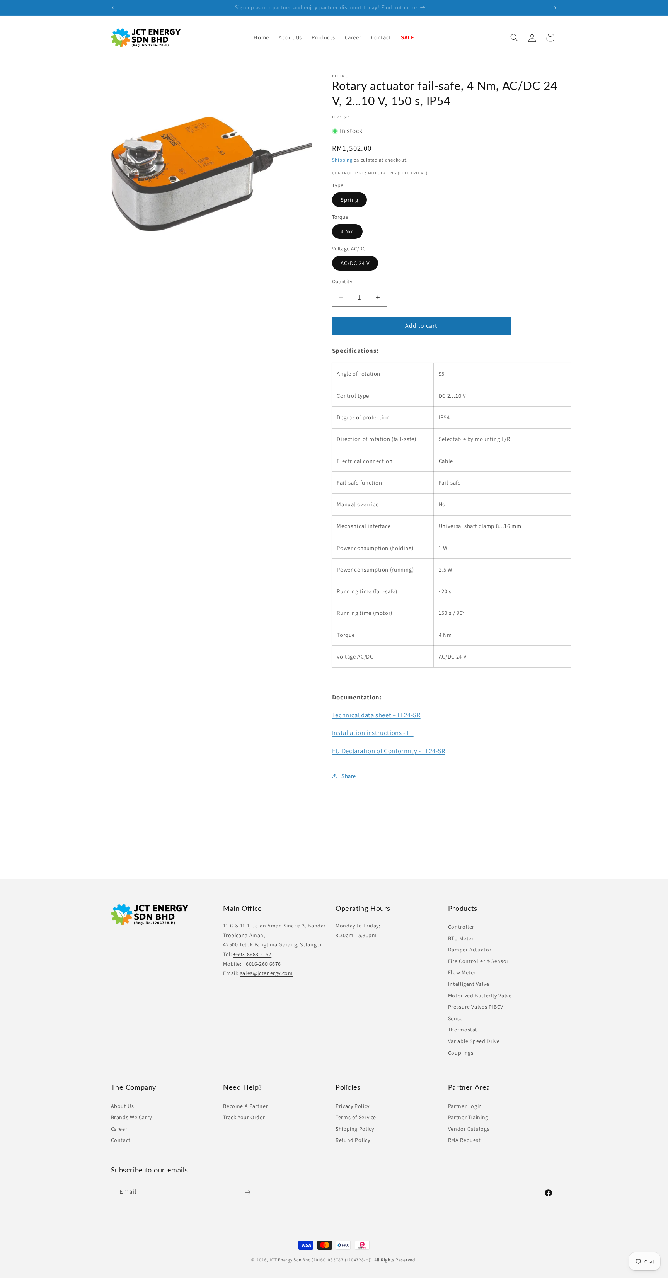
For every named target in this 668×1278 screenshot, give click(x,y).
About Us (122, 1105)
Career (119, 1128)
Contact (121, 1140)
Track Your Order (244, 1117)
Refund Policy (353, 1140)
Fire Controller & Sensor (478, 961)
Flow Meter (462, 972)
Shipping (342, 160)
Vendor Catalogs (468, 1128)
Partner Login (465, 1105)
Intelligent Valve (468, 983)
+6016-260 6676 (262, 963)
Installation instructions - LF (373, 733)
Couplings (461, 1052)
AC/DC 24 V (355, 263)
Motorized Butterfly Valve (480, 995)
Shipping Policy (355, 1128)
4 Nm (347, 231)
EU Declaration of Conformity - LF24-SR (388, 751)
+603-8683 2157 (252, 954)
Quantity (342, 281)
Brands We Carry (131, 1117)
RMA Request (464, 1140)
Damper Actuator (469, 949)
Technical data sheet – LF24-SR (376, 715)
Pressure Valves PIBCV (475, 1007)
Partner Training (468, 1117)
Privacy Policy (353, 1105)
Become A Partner (245, 1105)
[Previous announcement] (113, 7)
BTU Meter (461, 938)
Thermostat (462, 1029)
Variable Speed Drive (474, 1041)
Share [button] (348, 775)
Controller (461, 926)
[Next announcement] (554, 7)
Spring (349, 199)
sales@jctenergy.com (266, 973)
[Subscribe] (247, 1192)
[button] (323, 37)
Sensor (456, 1018)
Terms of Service (356, 1117)
